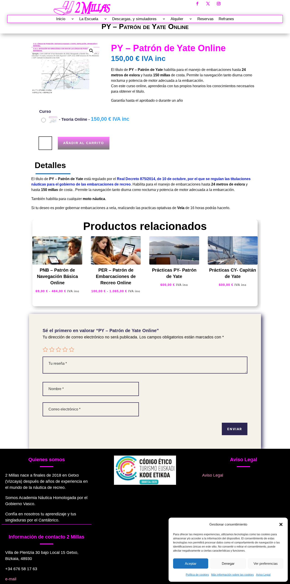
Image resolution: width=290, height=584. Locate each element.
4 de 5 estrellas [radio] (65, 349)
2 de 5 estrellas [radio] (52, 349)
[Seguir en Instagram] (218, 3)
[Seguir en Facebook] (197, 3)
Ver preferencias (266, 563)
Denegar (228, 563)
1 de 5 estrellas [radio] (45, 349)
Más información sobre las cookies (232, 574)
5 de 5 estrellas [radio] (71, 349)
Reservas (205, 19)
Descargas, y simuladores (134, 19)
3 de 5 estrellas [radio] (58, 349)
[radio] (86, 119)
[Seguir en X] (208, 3)
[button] (281, 524)
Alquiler (177, 19)
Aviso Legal (263, 574)
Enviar (234, 429)
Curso (45, 111)
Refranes (226, 19)
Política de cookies (197, 574)
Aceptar (190, 563)
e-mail (10, 579)
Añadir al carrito (83, 143)
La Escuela (88, 19)
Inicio (60, 19)
